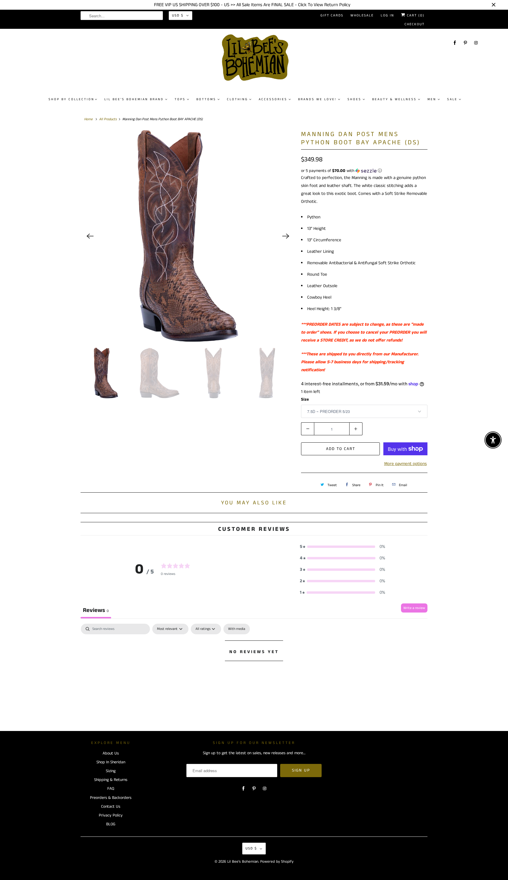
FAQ (110, 789)
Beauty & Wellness (394, 99)
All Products (108, 119)
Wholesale (362, 15)
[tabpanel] (254, 671)
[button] (364, 171)
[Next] (285, 236)
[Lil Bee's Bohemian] (256, 60)
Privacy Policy (111, 815)
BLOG (110, 824)
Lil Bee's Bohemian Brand (134, 99)
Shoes (354, 99)
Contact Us (110, 806)
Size (305, 399)
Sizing (111, 771)
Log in (387, 15)
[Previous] (89, 236)
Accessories (273, 99)
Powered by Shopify (276, 861)
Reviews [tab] (96, 610)
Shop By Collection (71, 99)
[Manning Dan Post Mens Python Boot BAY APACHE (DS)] (188, 236)
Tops (180, 99)
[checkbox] (236, 629)
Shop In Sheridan (110, 762)
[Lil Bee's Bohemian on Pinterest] (465, 42)
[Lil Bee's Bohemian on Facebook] (455, 42)
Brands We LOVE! (317, 99)
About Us (111, 753)
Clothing (237, 99)
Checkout (415, 24)
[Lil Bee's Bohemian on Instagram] (476, 42)
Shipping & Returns (110, 780)
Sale (452, 99)
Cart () (415, 15)
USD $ (177, 15)
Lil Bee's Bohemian (242, 861)
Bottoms (206, 99)
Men (431, 99)
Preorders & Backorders (110, 798)
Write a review (414, 607)
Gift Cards (331, 15)
